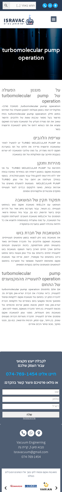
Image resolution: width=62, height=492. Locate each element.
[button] (53, 19)
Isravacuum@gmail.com (31, 452)
